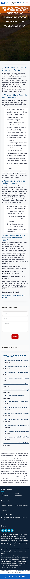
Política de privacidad (6, 505)
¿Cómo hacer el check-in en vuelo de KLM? (16, 401)
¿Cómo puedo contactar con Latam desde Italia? (16, 431)
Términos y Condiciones (21, 505)
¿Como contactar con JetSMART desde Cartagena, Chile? (16, 372)
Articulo (17, 493)
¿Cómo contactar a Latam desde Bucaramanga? (16, 360)
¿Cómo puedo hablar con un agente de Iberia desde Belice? (16, 407)
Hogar (2, 493)
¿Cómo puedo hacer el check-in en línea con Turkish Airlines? (16, 419)
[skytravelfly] (4, 3)
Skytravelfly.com (22, 570)
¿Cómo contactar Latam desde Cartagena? (16, 366)
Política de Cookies (6, 565)
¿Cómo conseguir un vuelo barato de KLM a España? (16, 395)
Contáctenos (4, 495)
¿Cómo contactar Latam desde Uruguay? (16, 390)
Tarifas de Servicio (6, 561)
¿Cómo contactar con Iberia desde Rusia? (16, 443)
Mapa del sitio (18, 495)
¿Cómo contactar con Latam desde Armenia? (16, 425)
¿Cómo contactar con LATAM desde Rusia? (16, 437)
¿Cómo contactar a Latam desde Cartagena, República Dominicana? (16, 378)
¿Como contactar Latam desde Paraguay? (16, 413)
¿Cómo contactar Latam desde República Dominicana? (16, 384)
